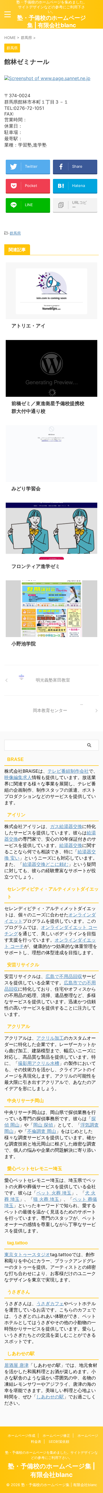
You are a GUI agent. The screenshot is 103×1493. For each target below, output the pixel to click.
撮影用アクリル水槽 (38, 1063)
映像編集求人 (18, 777)
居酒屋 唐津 (16, 1365)
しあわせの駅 (50, 1397)
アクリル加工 (50, 1038)
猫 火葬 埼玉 (46, 1199)
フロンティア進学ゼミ (35, 566)
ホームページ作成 (21, 1435)
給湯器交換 (70, 845)
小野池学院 (23, 644)
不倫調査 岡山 (41, 1131)
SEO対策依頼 (59, 1441)
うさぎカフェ (50, 1303)
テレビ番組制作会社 (68, 771)
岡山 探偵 (43, 1125)
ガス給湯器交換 (66, 826)
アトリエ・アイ (28, 326)
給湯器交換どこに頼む (45, 864)
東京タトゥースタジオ (27, 1254)
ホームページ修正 (56, 1435)
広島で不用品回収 (63, 976)
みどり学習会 (26, 488)
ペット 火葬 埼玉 (53, 1193)
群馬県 (15, 233)
